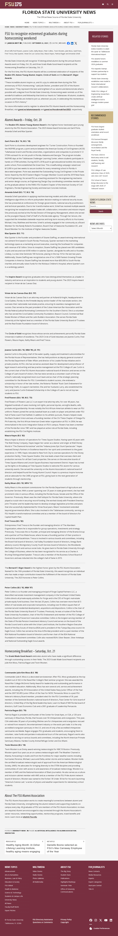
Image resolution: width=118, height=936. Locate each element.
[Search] (107, 4)
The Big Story (66, 871)
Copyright (65, 922)
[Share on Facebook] (68, 43)
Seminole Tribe (66, 885)
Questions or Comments (43, 922)
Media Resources (94, 875)
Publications (65, 878)
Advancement (10, 871)
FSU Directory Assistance (43, 919)
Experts (91, 878)
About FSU (68, 22)
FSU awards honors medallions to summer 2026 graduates (99, 61)
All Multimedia (38, 882)
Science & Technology (13, 893)
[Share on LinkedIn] (72, 43)
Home (27, 22)
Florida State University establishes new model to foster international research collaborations (100, 82)
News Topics (38, 22)
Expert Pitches (10, 910)
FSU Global (9, 885)
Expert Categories (95, 882)
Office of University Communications (68, 890)
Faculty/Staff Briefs (12, 907)
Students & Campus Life (14, 896)
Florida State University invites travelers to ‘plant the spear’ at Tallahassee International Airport (100, 50)
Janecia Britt (13, 43)
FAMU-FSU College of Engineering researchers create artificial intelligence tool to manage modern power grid (100, 98)
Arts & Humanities (11, 875)
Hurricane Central (94, 885)
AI (36, 831)
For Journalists (85, 22)
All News (8, 903)
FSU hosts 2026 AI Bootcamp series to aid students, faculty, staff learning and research (99, 160)
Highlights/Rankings (68, 882)
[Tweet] (75, 43)
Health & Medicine (11, 889)
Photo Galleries (38, 878)
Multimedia (54, 22)
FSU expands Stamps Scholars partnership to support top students (99, 71)
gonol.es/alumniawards (29, 109)
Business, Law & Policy (13, 878)
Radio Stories (37, 875)
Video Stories (37, 871)
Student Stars (66, 875)
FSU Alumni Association (66, 831)
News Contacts (94, 871)
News (12, 27)
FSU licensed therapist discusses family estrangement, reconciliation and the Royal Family (99, 145)
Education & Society (12, 882)
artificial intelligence (46, 831)
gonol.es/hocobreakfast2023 (57, 109)
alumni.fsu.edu (30, 817)
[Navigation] (112, 4)
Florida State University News (59, 12)
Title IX (91, 889)
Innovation (10, 833)
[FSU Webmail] (103, 4)
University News (22, 27)
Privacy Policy (66, 919)
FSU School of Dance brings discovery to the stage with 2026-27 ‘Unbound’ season (99, 184)
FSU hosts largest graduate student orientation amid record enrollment (100, 131)
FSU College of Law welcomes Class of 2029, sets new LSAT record (100, 173)
